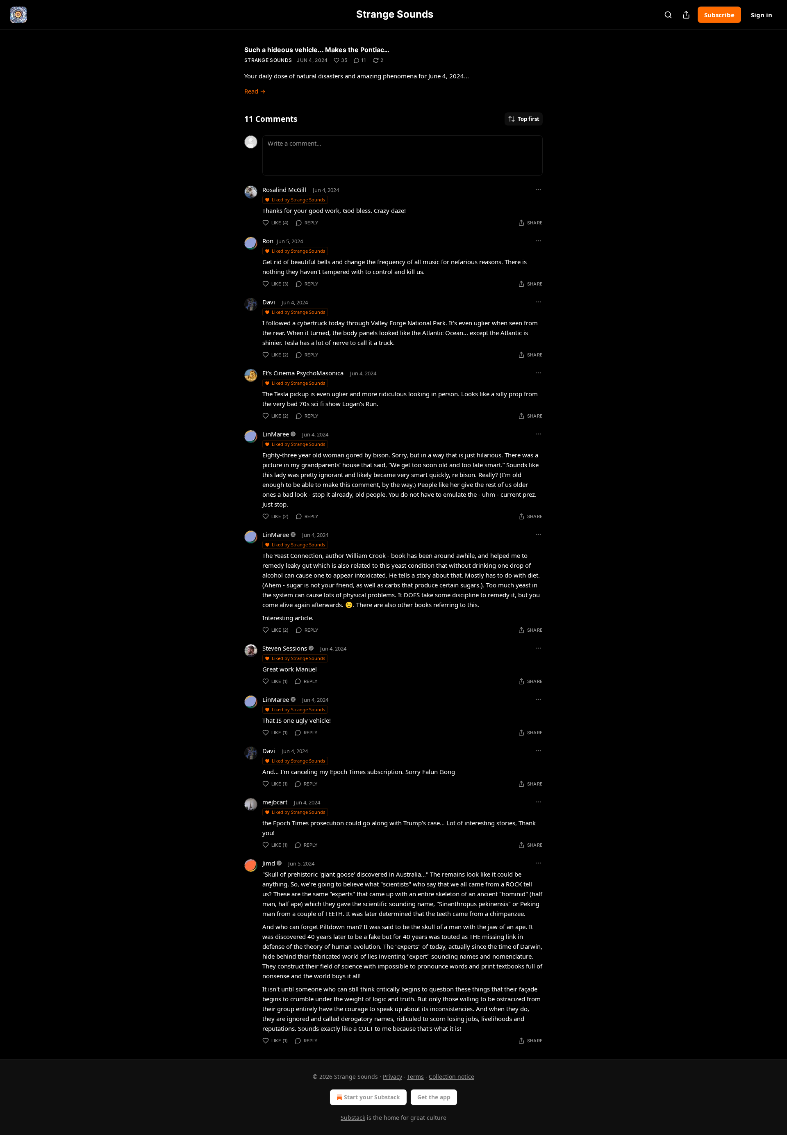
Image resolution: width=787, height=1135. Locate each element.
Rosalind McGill (284, 189)
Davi (268, 302)
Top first (528, 119)
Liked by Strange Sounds (298, 199)
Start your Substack (372, 1097)
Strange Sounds (268, 60)
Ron (267, 241)
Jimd (268, 863)
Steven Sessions (284, 648)
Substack (353, 1117)
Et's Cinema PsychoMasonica (302, 373)
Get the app (433, 1097)
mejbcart (274, 802)
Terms (415, 1076)
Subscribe (719, 15)
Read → (255, 91)
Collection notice (451, 1076)
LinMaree (275, 434)
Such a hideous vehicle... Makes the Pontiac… (316, 50)
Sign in (761, 15)
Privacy (392, 1076)
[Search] (668, 15)
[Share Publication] (686, 15)
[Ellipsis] (538, 189)
